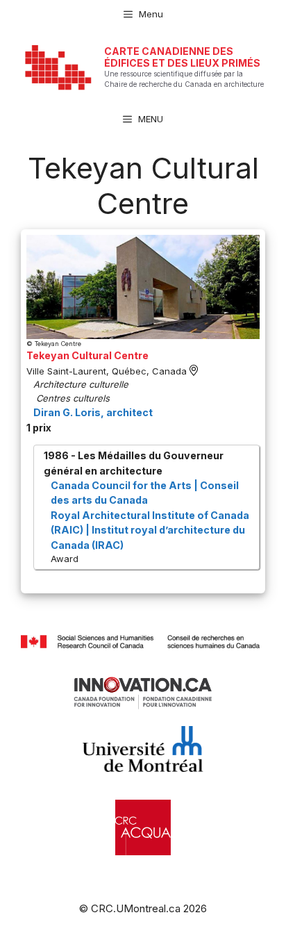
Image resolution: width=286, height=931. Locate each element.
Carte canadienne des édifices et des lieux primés (182, 57)
